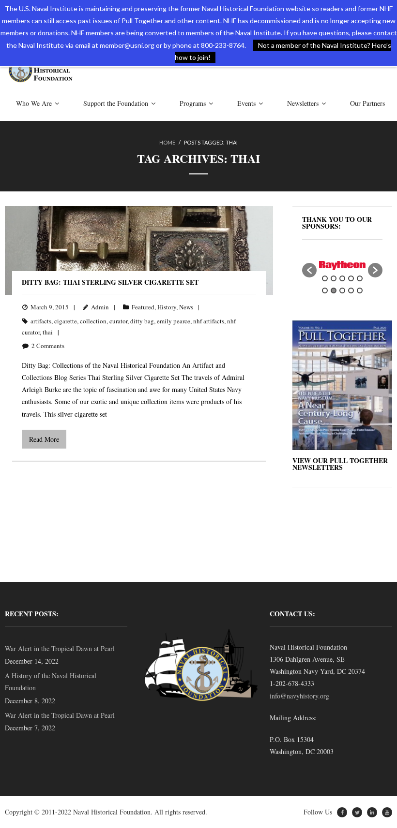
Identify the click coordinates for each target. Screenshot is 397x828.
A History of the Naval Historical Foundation (50, 681)
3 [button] (342, 278)
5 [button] (360, 278)
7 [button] (333, 290)
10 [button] (360, 290)
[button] (309, 270)
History (166, 307)
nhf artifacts (208, 321)
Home (167, 142)
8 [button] (342, 290)
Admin (100, 307)
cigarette (65, 321)
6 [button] (325, 290)
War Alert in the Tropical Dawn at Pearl (60, 648)
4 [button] (351, 278)
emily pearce (173, 321)
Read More (44, 439)
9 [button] (351, 290)
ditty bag (142, 321)
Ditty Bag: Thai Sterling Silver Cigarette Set (110, 282)
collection (93, 321)
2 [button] (333, 278)
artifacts (41, 321)
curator (118, 321)
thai (48, 332)
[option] (342, 265)
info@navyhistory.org (299, 695)
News (186, 307)
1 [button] (325, 278)
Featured (143, 307)
